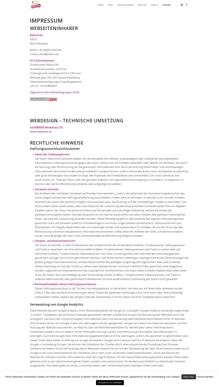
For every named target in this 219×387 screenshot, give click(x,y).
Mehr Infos (188, 376)
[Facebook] (186, 4)
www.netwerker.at (41, 131)
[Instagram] (181, 4)
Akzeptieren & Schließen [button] (110, 382)
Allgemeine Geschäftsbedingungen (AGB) (54, 92)
